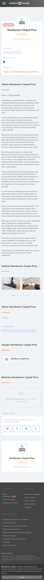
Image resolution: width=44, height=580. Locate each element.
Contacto (28, 507)
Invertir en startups (9, 499)
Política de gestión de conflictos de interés (17, 532)
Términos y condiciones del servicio (15, 526)
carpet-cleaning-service (12, 52)
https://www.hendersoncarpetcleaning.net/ (21, 71)
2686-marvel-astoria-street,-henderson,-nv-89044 (19, 331)
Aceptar (22, 577)
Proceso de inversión (10, 523)
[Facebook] (4, 61)
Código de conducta (9, 536)
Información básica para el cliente (14, 539)
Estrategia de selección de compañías (15, 519)
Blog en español (30, 501)
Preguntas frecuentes (10, 503)
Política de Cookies (9, 545)
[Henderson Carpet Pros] (11, 283)
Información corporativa (32, 494)
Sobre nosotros (30, 504)
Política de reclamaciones (11, 529)
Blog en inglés (29, 497)
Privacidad (6, 542)
